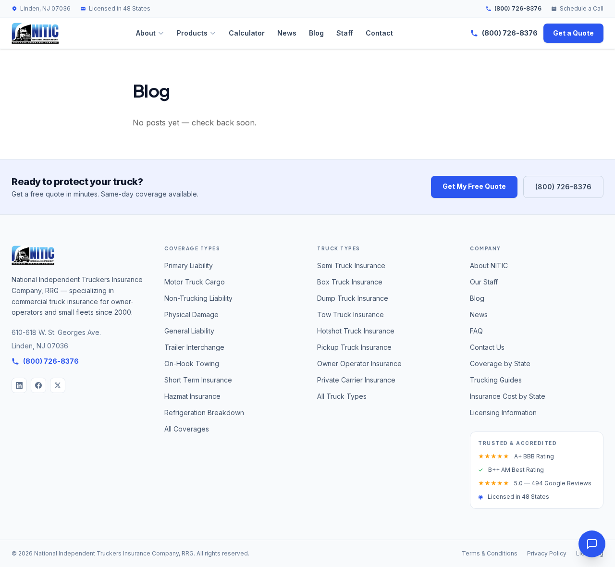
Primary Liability (188, 265)
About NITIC (489, 265)
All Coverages (186, 429)
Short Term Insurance (198, 380)
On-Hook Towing (191, 363)
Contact (379, 33)
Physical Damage (191, 314)
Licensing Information (503, 412)
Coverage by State (500, 363)
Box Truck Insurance (349, 282)
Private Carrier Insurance (356, 380)
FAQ (476, 331)
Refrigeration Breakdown (204, 412)
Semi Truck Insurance (351, 265)
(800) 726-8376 (517, 8)
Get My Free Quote (474, 186)
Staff (344, 33)
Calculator (247, 33)
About (146, 33)
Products (192, 33)
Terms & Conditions (489, 553)
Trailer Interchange (194, 347)
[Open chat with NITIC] (591, 543)
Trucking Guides (496, 380)
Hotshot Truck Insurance (355, 331)
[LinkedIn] (19, 385)
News (286, 33)
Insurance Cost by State (507, 396)
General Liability (189, 331)
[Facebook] (38, 385)
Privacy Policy (546, 553)
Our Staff (484, 282)
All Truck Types (342, 396)
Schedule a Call (581, 8)
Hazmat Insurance (192, 396)
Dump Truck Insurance (352, 298)
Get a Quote (573, 33)
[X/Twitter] (57, 385)
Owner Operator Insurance (359, 363)
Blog (316, 33)
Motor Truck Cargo (194, 282)
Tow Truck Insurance (350, 314)
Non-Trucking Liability (198, 298)
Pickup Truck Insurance (354, 347)
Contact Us (487, 347)
